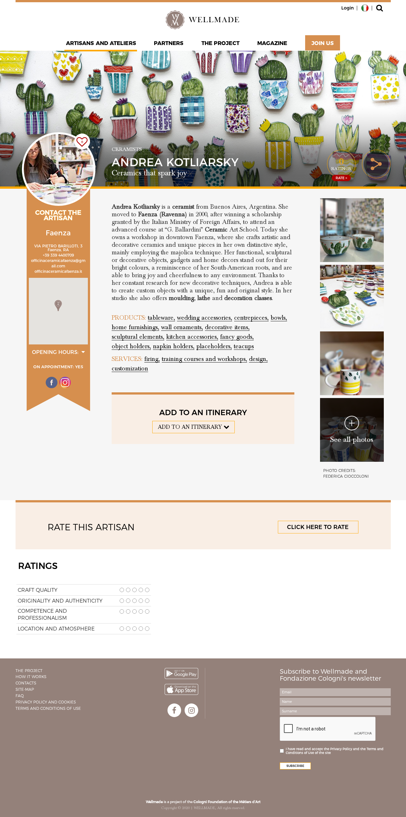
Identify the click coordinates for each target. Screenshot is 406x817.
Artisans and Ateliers (101, 43)
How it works (31, 676)
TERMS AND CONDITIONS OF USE (48, 708)
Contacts (26, 683)
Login (347, 8)
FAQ (20, 695)
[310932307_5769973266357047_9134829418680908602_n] (352, 363)
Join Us (322, 43)
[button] (58, 305)
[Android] (181, 673)
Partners (169, 43)
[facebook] (174, 710)
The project (220, 43)
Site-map (25, 689)
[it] (365, 7)
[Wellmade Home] (203, 19)
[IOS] (181, 689)
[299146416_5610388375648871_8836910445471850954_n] (352, 297)
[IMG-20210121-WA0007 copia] (352, 230)
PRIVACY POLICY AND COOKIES (46, 702)
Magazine (272, 43)
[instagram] (191, 710)
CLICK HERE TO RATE (318, 527)
